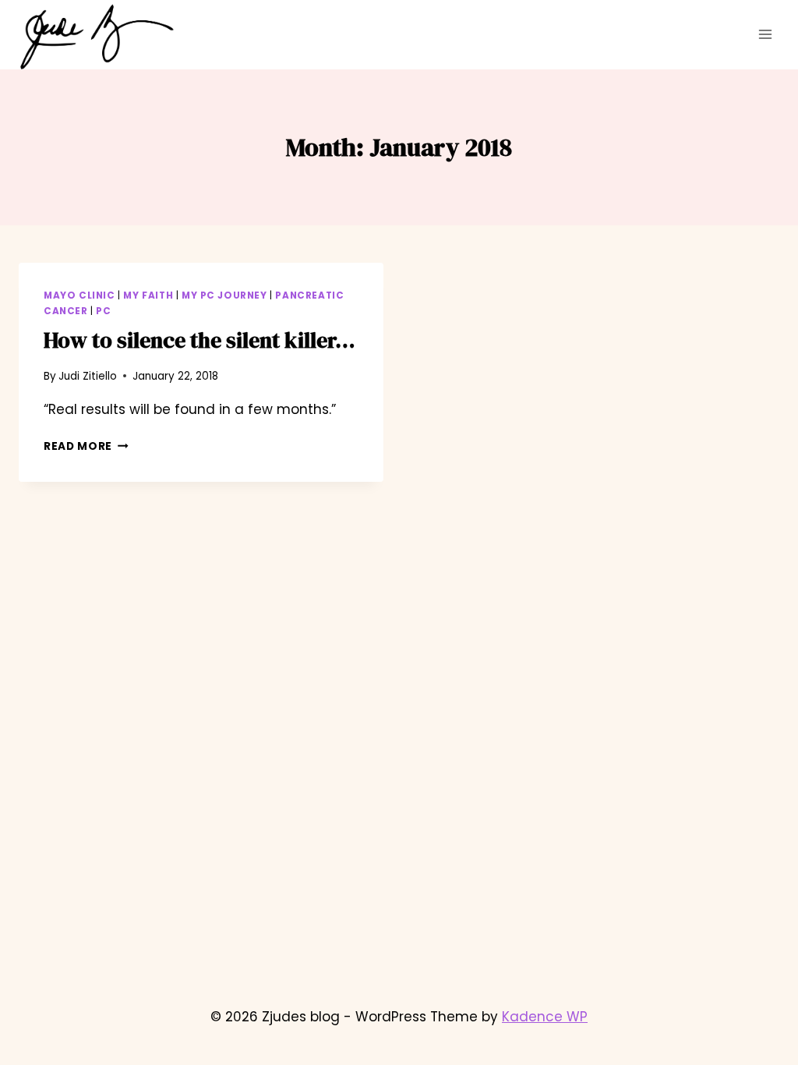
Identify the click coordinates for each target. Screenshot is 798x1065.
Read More (86, 446)
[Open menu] (764, 35)
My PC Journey (224, 295)
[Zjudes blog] (97, 36)
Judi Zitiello (87, 376)
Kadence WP (545, 1016)
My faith (148, 295)
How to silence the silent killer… (199, 340)
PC (103, 311)
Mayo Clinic (79, 295)
